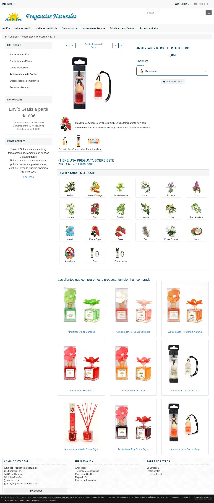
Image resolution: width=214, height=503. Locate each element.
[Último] (121, 45)
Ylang (171, 217)
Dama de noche (120, 195)
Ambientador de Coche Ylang (185, 449)
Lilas (196, 195)
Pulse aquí (85, 163)
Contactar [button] (37, 490)
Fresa (120, 239)
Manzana (70, 217)
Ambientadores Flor (23, 28)
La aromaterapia (155, 474)
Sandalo (120, 217)
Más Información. (49, 501)
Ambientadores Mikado (46, 28)
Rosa (95, 217)
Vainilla (146, 217)
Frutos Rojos (95, 239)
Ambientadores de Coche (94, 28)
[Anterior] (73, 45)
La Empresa (153, 467)
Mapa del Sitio (82, 477)
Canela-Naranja (95, 195)
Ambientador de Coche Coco (185, 390)
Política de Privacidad (86, 480)
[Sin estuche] (65, 141)
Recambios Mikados (149, 28)
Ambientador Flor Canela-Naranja (185, 331)
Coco (196, 239)
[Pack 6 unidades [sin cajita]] (94, 141)
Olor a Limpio (121, 261)
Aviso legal (80, 467)
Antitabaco (70, 261)
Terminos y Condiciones (87, 470)
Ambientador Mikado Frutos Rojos (81, 449)
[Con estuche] (78, 141)
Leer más (28, 177)
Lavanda (171, 195)
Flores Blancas (171, 239)
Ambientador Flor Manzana (81, 331)
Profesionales (153, 470)
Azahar (70, 195)
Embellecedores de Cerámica (123, 28)
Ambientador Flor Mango (133, 390)
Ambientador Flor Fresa (81, 390)
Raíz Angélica (196, 217)
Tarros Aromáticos (69, 28)
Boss (95, 261)
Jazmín (145, 195)
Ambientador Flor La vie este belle (133, 331)
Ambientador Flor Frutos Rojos (133, 449)
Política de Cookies (84, 474)
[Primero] (66, 45)
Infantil (70, 239)
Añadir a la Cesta (173, 81)
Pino (146, 239)
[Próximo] (115, 45)
